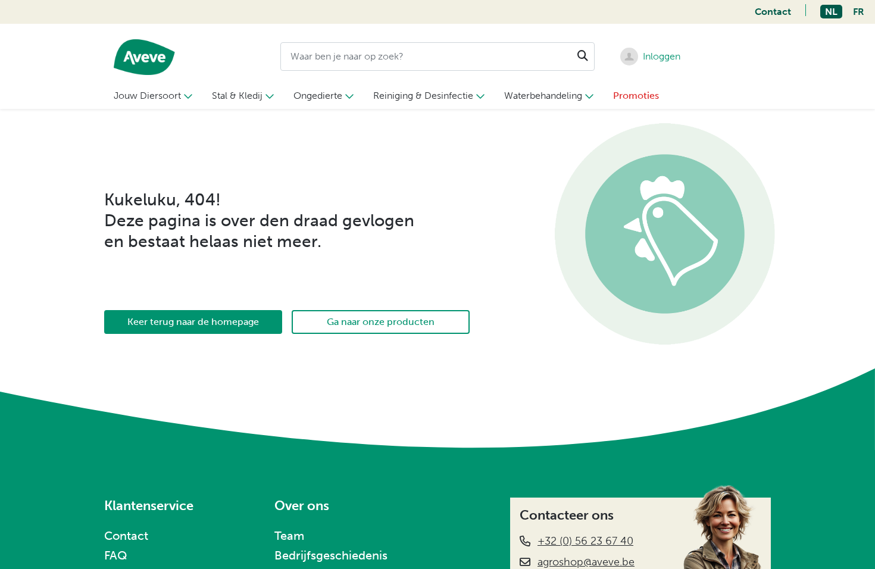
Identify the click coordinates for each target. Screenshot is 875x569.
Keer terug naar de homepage (193, 321)
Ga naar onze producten (381, 321)
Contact (773, 11)
